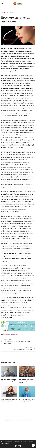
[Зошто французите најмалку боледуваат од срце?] (9, 391)
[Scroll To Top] (33, 445)
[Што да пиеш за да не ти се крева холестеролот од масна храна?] (27, 371)
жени (8, 334)
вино (5, 334)
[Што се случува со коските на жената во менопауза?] (9, 371)
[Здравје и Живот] (18, 3)
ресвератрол (14, 334)
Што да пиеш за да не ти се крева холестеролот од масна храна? (27, 381)
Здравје (3, 12)
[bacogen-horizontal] (18, 326)
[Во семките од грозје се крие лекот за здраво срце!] (27, 391)
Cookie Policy (5, 443)
